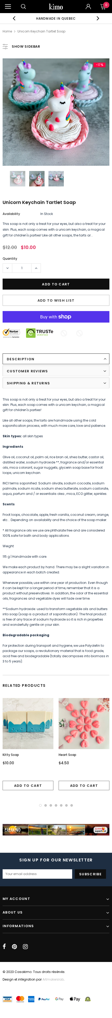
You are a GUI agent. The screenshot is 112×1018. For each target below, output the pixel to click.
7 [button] (71, 805)
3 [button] (50, 805)
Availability (11, 214)
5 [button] (61, 805)
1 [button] (40, 805)
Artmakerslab (53, 979)
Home (7, 31)
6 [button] (66, 805)
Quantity (10, 258)
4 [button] (56, 805)
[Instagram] (25, 946)
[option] (56, 18)
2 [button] (45, 805)
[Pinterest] (14, 946)
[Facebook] (4, 946)
